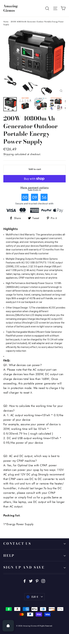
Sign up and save (24, 567)
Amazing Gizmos (10, 8)
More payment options (34, 187)
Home (6, 21)
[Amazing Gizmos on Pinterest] (37, 580)
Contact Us (17, 543)
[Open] (8, 625)
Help (9, 555)
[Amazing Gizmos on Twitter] (31, 580)
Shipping (8, 154)
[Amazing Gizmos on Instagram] (43, 580)
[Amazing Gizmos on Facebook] (24, 580)
